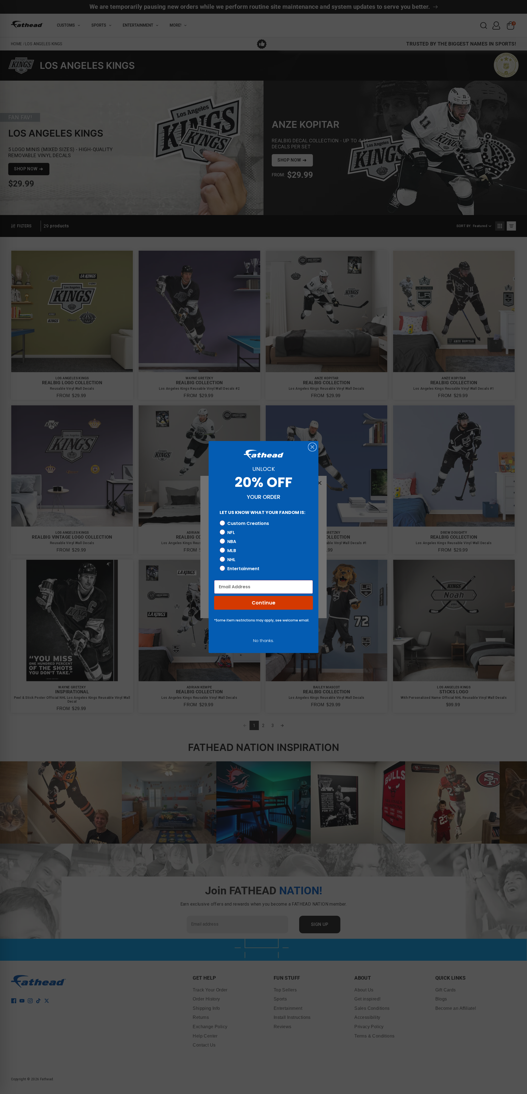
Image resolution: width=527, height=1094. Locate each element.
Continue (263, 602)
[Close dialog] (312, 447)
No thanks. (263, 640)
